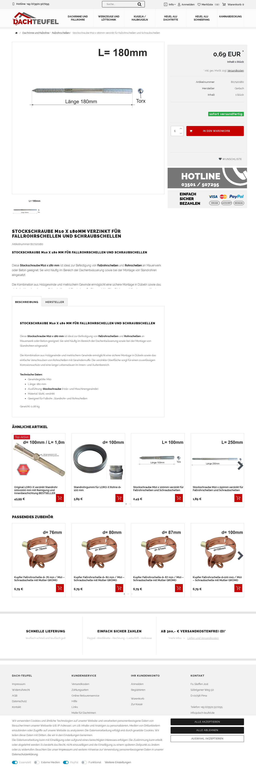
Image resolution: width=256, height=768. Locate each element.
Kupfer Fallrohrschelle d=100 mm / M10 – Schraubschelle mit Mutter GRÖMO (217, 579)
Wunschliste (232, 159)
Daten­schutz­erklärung (25, 754)
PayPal (74, 762)
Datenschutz (19, 701)
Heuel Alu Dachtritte (170, 18)
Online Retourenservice (85, 695)
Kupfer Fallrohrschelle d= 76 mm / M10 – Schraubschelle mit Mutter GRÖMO (39, 579)
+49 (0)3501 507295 (38, 3)
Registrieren (138, 689)
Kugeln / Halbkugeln (140, 18)
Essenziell (25, 762)
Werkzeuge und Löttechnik (108, 18)
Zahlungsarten (80, 689)
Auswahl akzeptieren (207, 738)
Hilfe (74, 701)
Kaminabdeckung (230, 16)
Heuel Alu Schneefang (202, 18)
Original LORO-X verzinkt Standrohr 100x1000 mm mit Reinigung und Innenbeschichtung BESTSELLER (36, 490)
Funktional (95, 762)
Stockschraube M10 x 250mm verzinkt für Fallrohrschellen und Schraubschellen (218, 489)
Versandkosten (235, 70)
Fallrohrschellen (61, 33)
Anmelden (137, 684)
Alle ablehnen (207, 730)
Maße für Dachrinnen (84, 712)
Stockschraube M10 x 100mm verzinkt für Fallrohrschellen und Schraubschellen (158, 489)
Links (75, 706)
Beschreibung (26, 302)
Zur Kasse (137, 704)
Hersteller (54, 302)
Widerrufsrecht (21, 689)
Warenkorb (137, 698)
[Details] (60, 498)
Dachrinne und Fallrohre (78, 18)
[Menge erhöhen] (180, 128)
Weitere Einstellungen (118, 762)
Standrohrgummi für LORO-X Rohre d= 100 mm (97, 489)
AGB (14, 695)
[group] (38, 459)
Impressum (18, 684)
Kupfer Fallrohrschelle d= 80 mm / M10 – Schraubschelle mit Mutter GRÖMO (99, 579)
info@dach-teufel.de (203, 712)
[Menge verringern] (180, 133)
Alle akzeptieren (207, 721)
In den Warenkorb (216, 131)
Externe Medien (50, 762)
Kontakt (16, 706)
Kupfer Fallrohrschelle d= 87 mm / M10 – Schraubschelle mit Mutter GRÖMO (158, 579)
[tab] (27, 302)
